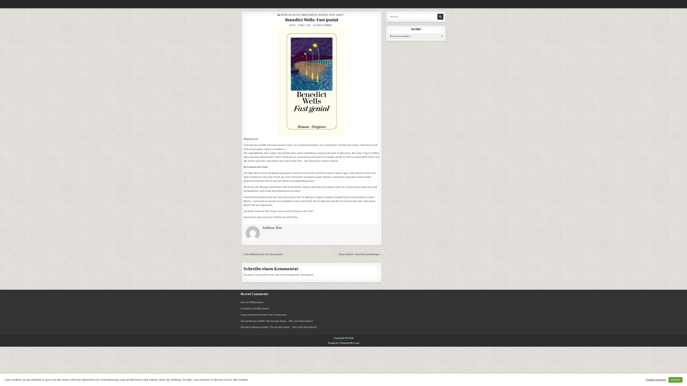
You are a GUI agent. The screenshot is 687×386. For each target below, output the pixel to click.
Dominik (245, 308)
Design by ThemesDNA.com (343, 343)
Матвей (245, 327)
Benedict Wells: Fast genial (311, 20)
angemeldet (262, 274)
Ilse (294, 25)
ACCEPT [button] (675, 379)
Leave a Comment (324, 25)
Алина (244, 314)
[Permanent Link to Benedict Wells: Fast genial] (312, 81)
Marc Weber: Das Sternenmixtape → (361, 254)
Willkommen (256, 302)
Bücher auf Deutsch (291, 14)
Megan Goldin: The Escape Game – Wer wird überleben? (281, 321)
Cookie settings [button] (656, 379)
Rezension (323, 14)
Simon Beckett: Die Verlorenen (269, 314)
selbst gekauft (336, 14)
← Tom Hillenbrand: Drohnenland (261, 254)
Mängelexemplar (309, 14)
